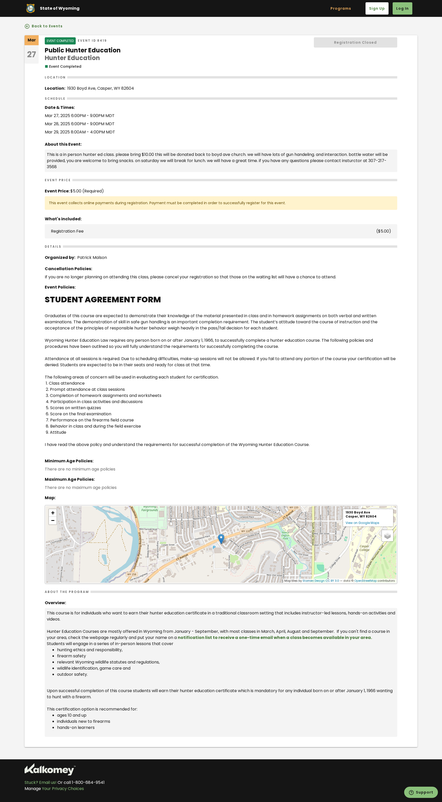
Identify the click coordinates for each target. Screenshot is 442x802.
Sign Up (377, 8)
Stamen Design (314, 581)
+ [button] (52, 513)
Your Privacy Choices (63, 789)
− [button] (52, 520)
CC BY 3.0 (332, 581)
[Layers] (387, 535)
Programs (340, 8)
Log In (402, 8)
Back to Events (47, 26)
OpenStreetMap (365, 581)
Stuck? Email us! (41, 782)
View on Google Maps (362, 523)
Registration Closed (355, 42)
